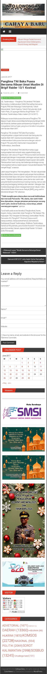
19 (5, 374)
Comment (5, 286)
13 (11, 370)
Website (4, 326)
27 (11, 378)
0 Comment (24, 93)
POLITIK (12, 645)
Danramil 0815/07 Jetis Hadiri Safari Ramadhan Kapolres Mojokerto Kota (26, 260)
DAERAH (15, 630)
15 (23, 370)
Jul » (9, 383)
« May (4, 383)
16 (29, 370)
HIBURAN (36, 630)
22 (23, 374)
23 (29, 374)
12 (5, 370)
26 (5, 378)
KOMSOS (5, 70)
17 (35, 370)
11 (41, 367)
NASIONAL (25, 641)
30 (29, 378)
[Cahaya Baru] (4, 32)
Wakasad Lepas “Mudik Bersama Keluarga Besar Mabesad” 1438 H (22, 251)
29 (23, 378)
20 (11, 374)
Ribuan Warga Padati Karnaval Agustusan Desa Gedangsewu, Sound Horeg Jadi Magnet (29, 41)
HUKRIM (12, 635)
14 (17, 370)
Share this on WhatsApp (12, 98)
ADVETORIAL (15, 625)
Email (3, 318)
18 (41, 370)
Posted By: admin (9, 93)
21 (17, 374)
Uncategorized (24, 656)
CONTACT (32, 626)
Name (4, 309)
